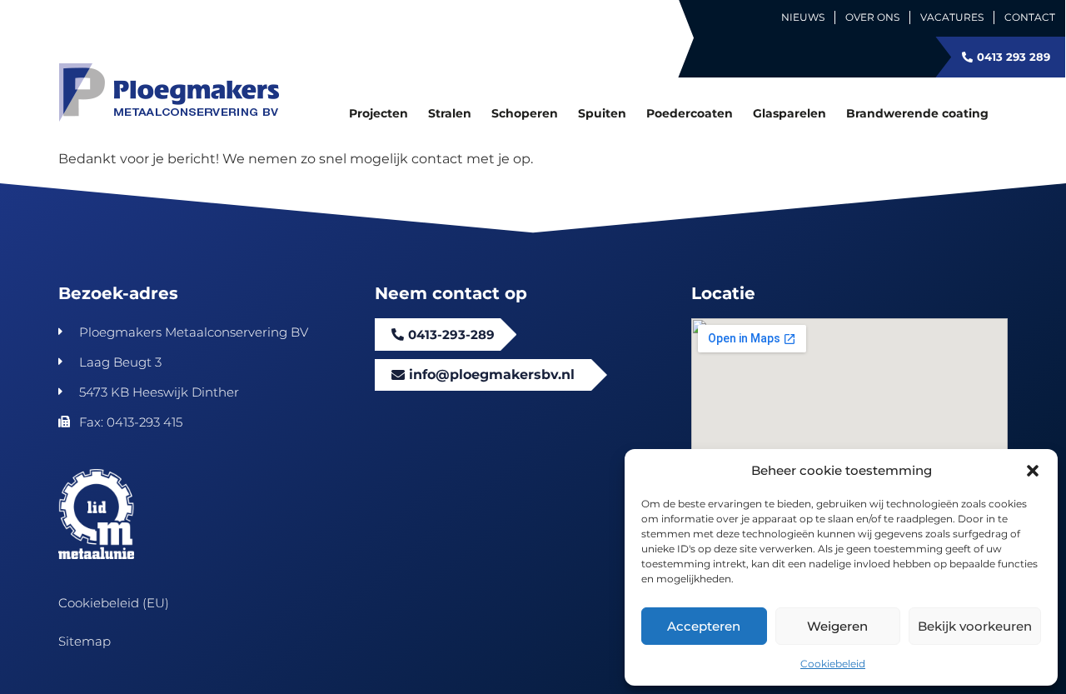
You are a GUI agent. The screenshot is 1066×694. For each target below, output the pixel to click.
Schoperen (524, 113)
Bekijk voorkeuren (975, 626)
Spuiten (602, 113)
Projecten (378, 113)
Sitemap (84, 641)
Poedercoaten (689, 113)
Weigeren (837, 626)
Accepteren (703, 626)
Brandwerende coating (917, 113)
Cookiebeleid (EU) (113, 603)
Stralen (449, 113)
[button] (1032, 470)
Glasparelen (789, 113)
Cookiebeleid (832, 663)
